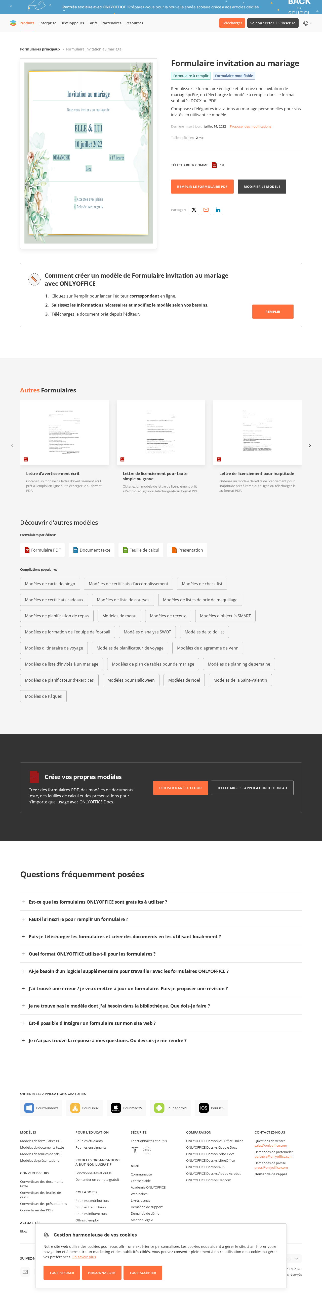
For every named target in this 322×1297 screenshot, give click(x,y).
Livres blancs (140, 1200)
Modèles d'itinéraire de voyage (54, 648)
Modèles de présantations (39, 1160)
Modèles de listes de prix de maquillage (200, 600)
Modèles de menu (119, 616)
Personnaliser (101, 1272)
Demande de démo (145, 1213)
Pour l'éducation (92, 1132)
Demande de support (147, 1207)
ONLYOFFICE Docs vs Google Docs (211, 1147)
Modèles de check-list (202, 583)
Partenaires (112, 23)
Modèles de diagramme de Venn (207, 648)
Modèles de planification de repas (57, 616)
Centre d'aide (141, 1180)
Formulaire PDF (46, 550)
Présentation (190, 550)
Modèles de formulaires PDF (41, 1141)
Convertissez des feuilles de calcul (40, 1194)
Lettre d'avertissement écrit (52, 473)
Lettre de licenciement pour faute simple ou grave (155, 476)
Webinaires (139, 1194)
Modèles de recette (168, 616)
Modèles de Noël (184, 680)
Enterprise (47, 23)
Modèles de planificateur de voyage (130, 648)
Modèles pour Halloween (131, 680)
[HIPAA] (135, 1150)
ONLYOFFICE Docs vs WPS (205, 1167)
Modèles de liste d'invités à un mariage (61, 664)
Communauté (141, 1174)
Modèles (28, 1132)
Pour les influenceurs (91, 1213)
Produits (27, 23)
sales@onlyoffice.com (271, 1145)
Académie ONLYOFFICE (148, 1187)
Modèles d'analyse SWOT (147, 632)
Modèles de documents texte (42, 1147)
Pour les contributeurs (92, 1200)
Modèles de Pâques (43, 696)
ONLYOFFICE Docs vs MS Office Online (214, 1141)
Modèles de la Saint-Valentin (240, 680)
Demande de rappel (271, 1174)
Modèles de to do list (204, 632)
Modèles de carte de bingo (50, 583)
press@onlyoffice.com (271, 1167)
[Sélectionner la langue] (307, 23)
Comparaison (199, 1132)
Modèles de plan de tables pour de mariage (153, 664)
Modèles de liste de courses (123, 600)
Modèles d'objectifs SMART (225, 616)
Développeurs (72, 23)
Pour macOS (132, 1108)
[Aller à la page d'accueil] (13, 23)
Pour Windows (47, 1108)
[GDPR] (147, 1150)
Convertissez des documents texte (41, 1183)
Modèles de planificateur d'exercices (59, 680)
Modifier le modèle (262, 186)
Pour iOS (217, 1108)
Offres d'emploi (87, 1220)
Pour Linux (90, 1108)
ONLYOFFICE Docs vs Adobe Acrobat (213, 1173)
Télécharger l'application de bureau (252, 788)
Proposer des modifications (250, 126)
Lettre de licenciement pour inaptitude (256, 473)
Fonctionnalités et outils (93, 1173)
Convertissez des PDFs (37, 1210)
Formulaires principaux (40, 49)
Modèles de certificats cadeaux (54, 600)
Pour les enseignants (90, 1147)
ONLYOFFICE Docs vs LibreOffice (210, 1160)
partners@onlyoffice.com (274, 1156)
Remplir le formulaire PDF (202, 186)
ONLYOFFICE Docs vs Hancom (208, 1180)
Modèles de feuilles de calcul (41, 1154)
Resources (134, 23)
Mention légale (142, 1220)
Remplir (272, 311)
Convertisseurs (34, 1173)
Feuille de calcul (144, 550)
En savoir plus (84, 1257)
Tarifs (93, 23)
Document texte (95, 550)
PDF (222, 164)
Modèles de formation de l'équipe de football (67, 632)
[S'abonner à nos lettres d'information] (25, 1272)
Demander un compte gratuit (97, 1179)
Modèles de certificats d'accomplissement (128, 583)
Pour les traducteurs (90, 1207)
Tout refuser (62, 1272)
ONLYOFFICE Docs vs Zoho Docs (210, 1154)
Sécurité (138, 1132)
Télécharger (232, 23)
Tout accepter (143, 1272)
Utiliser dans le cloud (180, 788)
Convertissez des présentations (43, 1203)
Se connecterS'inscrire (273, 23)
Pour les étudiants (89, 1141)
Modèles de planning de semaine (239, 664)
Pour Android (177, 1108)
